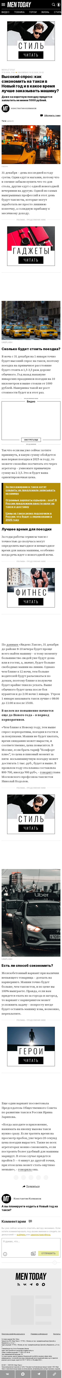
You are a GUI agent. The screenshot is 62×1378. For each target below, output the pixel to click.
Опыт (12, 70)
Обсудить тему (52, 115)
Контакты (56, 1334)
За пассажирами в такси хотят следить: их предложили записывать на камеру (30, 490)
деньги (10, 121)
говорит (46, 772)
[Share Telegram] (39, 1374)
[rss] (18, 1284)
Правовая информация (39, 1334)
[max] (43, 1284)
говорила (25, 1169)
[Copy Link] (54, 1374)
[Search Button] (53, 4)
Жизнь (5, 70)
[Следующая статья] (31, 1262)
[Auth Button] (58, 4)
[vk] (24, 1284)
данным (12, 644)
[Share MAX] (23, 1374)
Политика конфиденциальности (13, 1334)
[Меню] (3, 4)
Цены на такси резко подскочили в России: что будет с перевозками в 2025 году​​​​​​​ (29, 517)
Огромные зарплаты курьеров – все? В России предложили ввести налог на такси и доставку (31, 503)
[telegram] (31, 1284)
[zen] (37, 1284)
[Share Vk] (7, 1374)
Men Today (19, 4)
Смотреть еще (31, 440)
